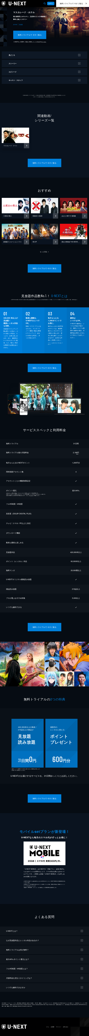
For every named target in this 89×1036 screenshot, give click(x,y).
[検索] (44, 3)
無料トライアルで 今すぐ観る (71, 3)
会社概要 (52, 1026)
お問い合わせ (65, 1026)
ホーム (47, 1026)
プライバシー (58, 1026)
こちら (44, 42)
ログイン (50, 3)
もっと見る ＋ (44, 252)
